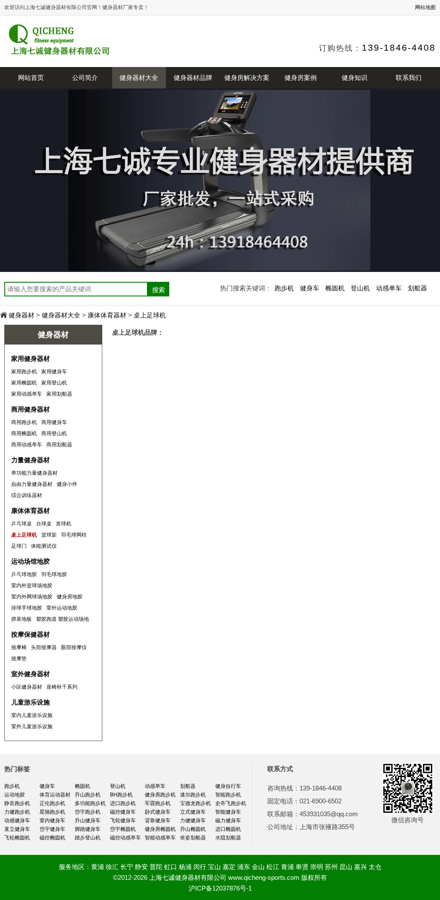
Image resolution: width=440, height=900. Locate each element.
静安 (141, 866)
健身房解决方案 (246, 77)
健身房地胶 (69, 597)
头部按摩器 (44, 647)
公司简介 (85, 77)
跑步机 (284, 288)
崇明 (316, 866)
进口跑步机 (123, 803)
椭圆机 (335, 288)
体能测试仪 (44, 546)
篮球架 (49, 535)
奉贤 (302, 866)
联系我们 (409, 77)
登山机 (360, 288)
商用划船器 (59, 445)
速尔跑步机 (193, 795)
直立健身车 (17, 829)
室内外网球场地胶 (31, 597)
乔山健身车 (88, 821)
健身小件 (67, 484)
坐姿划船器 (193, 838)
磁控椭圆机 (52, 838)
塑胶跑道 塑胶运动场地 (62, 619)
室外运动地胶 (61, 608)
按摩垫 (19, 659)
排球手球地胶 (26, 608)
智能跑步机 (228, 795)
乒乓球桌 (21, 524)
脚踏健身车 (88, 829)
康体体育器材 (107, 315)
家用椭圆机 (24, 383)
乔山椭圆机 (193, 829)
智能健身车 (228, 812)
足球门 (19, 546)
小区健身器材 (26, 687)
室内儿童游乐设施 (31, 715)
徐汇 (112, 866)
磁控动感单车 (125, 838)
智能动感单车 (160, 838)
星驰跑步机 (52, 812)
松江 (272, 866)
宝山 (214, 866)
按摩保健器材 (30, 634)
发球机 (63, 524)
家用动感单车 (26, 394)
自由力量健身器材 (31, 484)
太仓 (375, 866)
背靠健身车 (158, 821)
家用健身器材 (30, 358)
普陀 (156, 866)
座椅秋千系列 (61, 687)
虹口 (170, 866)
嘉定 (229, 866)
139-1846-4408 (399, 47)
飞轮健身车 (123, 821)
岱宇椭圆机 (123, 829)
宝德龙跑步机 (195, 803)
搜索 (158, 289)
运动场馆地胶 (30, 561)
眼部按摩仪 (74, 647)
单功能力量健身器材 (34, 473)
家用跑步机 (24, 372)
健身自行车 (228, 786)
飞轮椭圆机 (17, 838)
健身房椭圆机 (160, 829)
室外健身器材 (30, 673)
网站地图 (425, 7)
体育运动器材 (55, 795)
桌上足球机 (150, 315)
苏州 (331, 866)
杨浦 (185, 866)
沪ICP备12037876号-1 (220, 888)
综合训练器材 (26, 495)
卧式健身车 (158, 812)
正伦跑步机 (52, 803)
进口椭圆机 (228, 829)
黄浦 (97, 866)
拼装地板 (21, 619)
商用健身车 (54, 422)
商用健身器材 (30, 409)
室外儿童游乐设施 (31, 726)
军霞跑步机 (158, 803)
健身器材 (21, 315)
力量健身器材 (30, 460)
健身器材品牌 (193, 77)
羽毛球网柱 (74, 535)
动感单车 (389, 288)
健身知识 (354, 77)
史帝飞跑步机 (230, 803)
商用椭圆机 (24, 433)
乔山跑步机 (88, 795)
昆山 (345, 866)
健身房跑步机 (160, 795)
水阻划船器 (228, 838)
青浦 (287, 866)
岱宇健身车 (52, 829)
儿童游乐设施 (30, 702)
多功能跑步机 (90, 803)
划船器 (417, 288)
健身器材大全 (138, 77)
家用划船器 (59, 394)
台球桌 (44, 524)
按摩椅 (19, 647)
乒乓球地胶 (24, 574)
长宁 (126, 866)
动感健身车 (17, 821)
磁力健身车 (228, 821)
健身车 (309, 288)
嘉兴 (360, 866)
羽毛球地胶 (54, 574)
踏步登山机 (88, 838)
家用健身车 (54, 372)
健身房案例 (300, 77)
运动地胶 (14, 795)
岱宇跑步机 (88, 812)
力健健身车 (193, 821)
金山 (258, 866)
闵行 (199, 866)
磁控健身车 (123, 812)
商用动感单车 (26, 445)
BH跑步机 (121, 795)
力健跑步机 (17, 812)
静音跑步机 (17, 803)
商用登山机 (54, 433)
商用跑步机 (24, 422)
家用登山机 (54, 383)
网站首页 (31, 77)
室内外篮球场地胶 (31, 586)
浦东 (243, 866)
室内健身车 (52, 821)
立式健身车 (193, 812)
